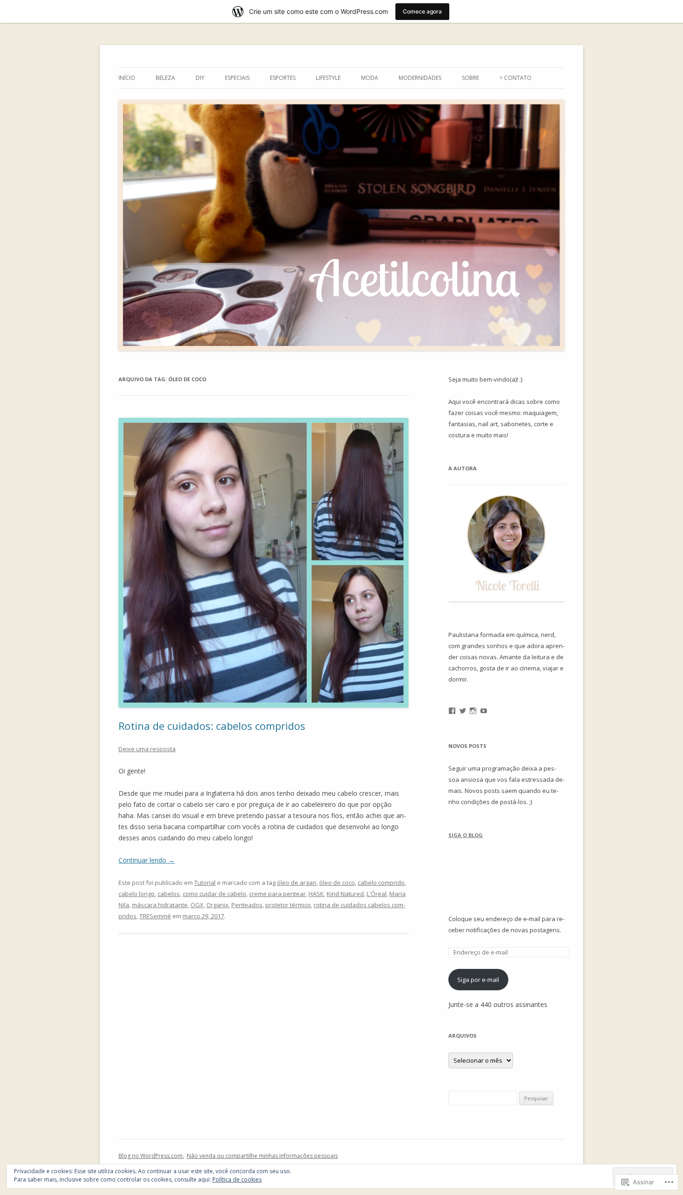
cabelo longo (136, 894)
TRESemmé (155, 916)
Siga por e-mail (478, 979)
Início (126, 78)
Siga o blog (465, 834)
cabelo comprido (381, 882)
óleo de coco (337, 882)
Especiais (237, 78)
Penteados (247, 905)
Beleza (165, 78)
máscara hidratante (160, 905)
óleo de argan (296, 882)
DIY (200, 78)
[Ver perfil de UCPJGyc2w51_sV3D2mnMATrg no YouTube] (483, 710)
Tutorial (205, 882)
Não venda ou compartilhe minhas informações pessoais (262, 1156)
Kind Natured (345, 894)
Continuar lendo (146, 860)
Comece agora (422, 11)
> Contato (515, 78)
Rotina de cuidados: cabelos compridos (211, 726)
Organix (217, 905)
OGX (197, 905)
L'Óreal (377, 894)
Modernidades (420, 78)
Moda (369, 78)
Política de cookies (237, 1179)
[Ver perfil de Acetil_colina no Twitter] (462, 710)
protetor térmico (288, 905)
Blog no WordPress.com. (151, 1156)
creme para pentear (277, 894)
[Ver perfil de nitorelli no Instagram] (473, 710)
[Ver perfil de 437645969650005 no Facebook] (452, 710)
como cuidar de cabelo (214, 894)
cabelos (169, 894)
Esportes (283, 78)
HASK (316, 894)
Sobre (470, 78)
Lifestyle (328, 78)
